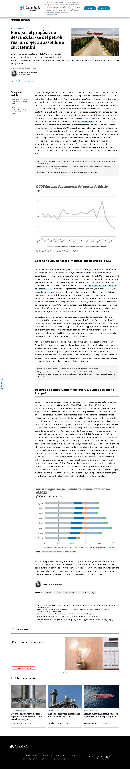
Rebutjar (90, 8)
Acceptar (103, 8)
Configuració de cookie (51, 14)
